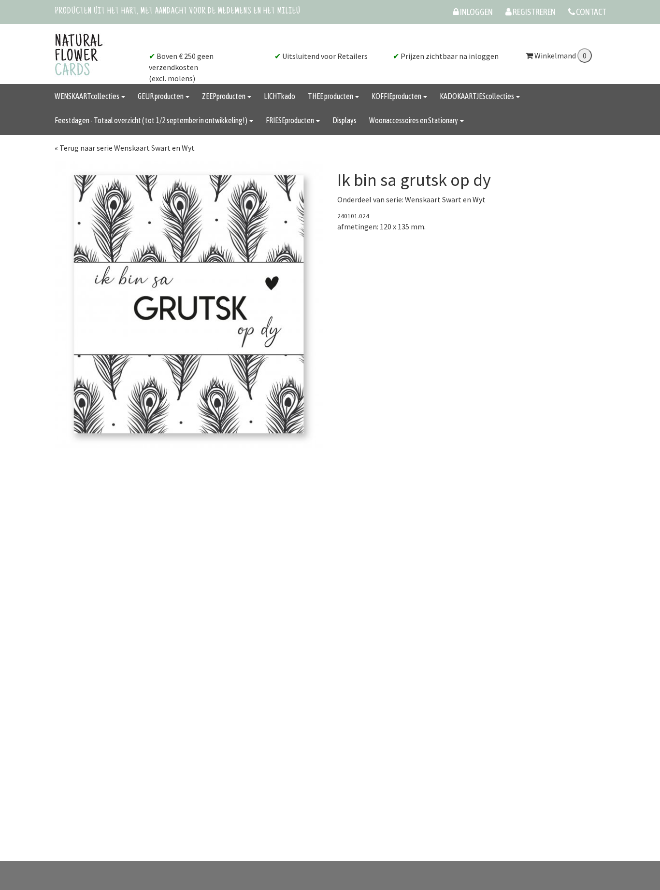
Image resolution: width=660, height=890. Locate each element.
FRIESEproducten (290, 120)
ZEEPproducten (224, 96)
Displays (344, 120)
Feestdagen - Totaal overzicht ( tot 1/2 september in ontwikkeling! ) (151, 120)
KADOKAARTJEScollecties (477, 96)
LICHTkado (279, 96)
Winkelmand (555, 55)
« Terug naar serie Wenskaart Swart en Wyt (125, 148)
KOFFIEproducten (397, 96)
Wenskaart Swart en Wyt (445, 199)
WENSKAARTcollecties (87, 96)
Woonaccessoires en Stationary (414, 120)
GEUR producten (161, 96)
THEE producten (331, 96)
